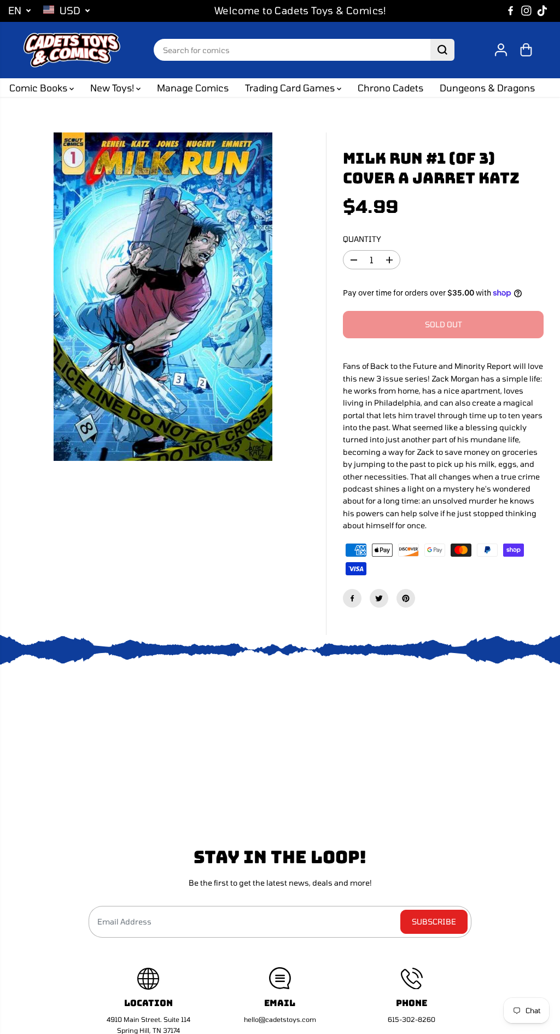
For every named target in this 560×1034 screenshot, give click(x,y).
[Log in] (500, 49)
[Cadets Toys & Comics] (71, 50)
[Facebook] (511, 11)
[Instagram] (526, 11)
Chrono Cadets (390, 87)
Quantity (362, 239)
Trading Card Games (291, 87)
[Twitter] (379, 598)
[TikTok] (542, 11)
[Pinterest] (405, 598)
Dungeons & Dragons (487, 87)
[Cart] (526, 49)
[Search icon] (442, 50)
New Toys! (113, 87)
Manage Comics (193, 87)
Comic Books (39, 87)
